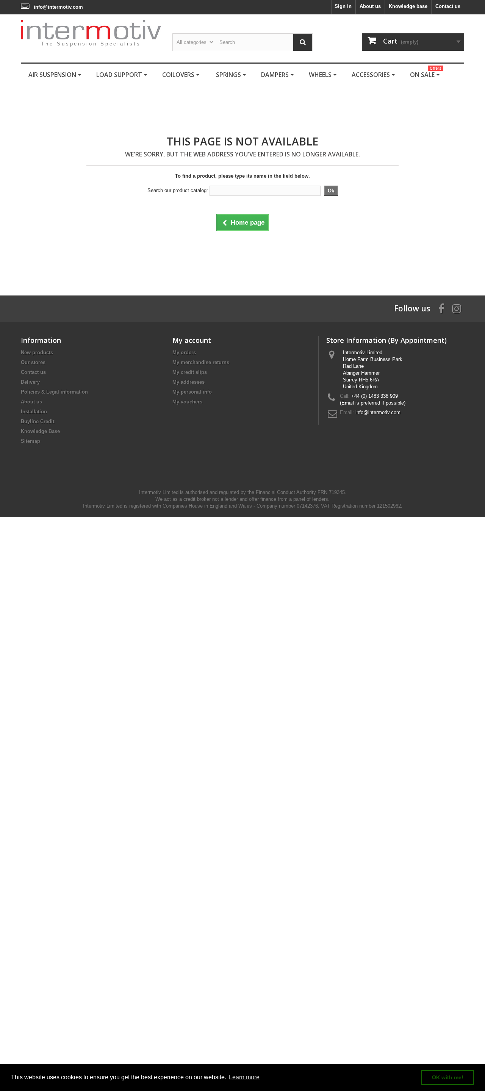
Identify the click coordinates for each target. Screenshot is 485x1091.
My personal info (192, 392)
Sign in (343, 6)
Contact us (447, 6)
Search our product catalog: (177, 190)
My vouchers (187, 402)
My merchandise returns (200, 362)
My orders (184, 352)
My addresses (188, 382)
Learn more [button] (244, 1077)
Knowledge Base (40, 431)
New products (37, 352)
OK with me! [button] (447, 1077)
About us (370, 6)
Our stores (33, 362)
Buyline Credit (37, 421)
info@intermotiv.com (58, 7)
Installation (34, 411)
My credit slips (189, 372)
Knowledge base (408, 6)
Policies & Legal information (54, 392)
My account (191, 340)
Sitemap (30, 441)
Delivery (30, 382)
